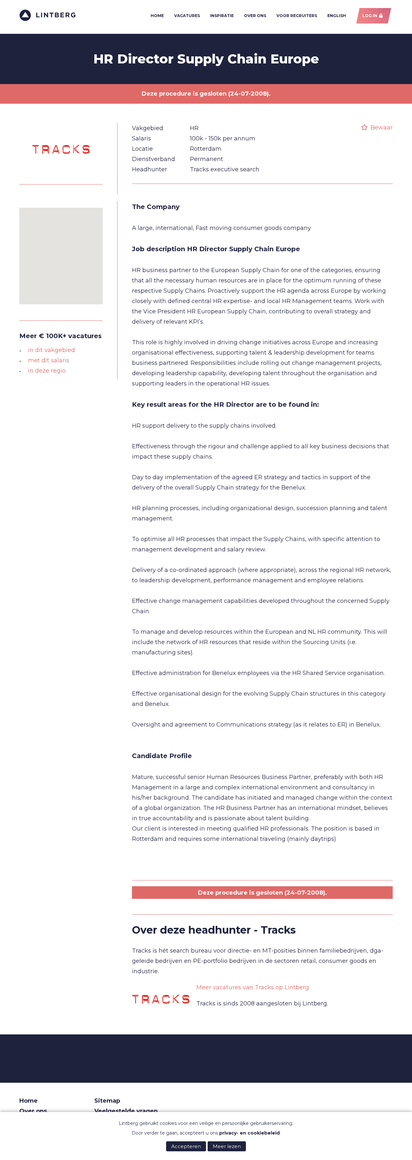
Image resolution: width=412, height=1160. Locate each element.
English (336, 15)
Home (157, 15)
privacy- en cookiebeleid (249, 1133)
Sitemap (107, 1100)
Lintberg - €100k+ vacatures (47, 15)
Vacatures (187, 15)
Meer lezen (227, 1146)
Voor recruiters (296, 15)
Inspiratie (222, 15)
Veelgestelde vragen (126, 1111)
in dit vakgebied (51, 350)
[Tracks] (61, 173)
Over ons (255, 15)
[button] (61, 252)
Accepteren (186, 1146)
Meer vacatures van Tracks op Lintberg (252, 987)
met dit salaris (48, 360)
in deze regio (47, 370)
